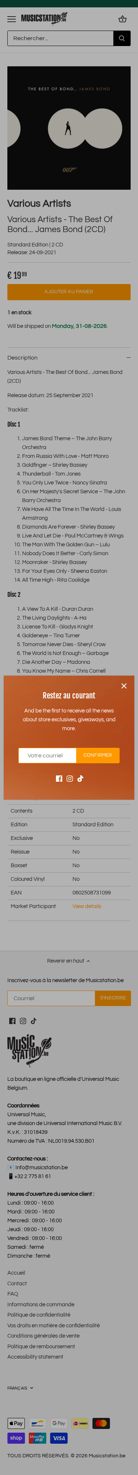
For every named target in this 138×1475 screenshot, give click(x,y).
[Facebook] (59, 778)
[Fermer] (124, 686)
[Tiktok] (80, 778)
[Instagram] (70, 778)
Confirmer (98, 755)
